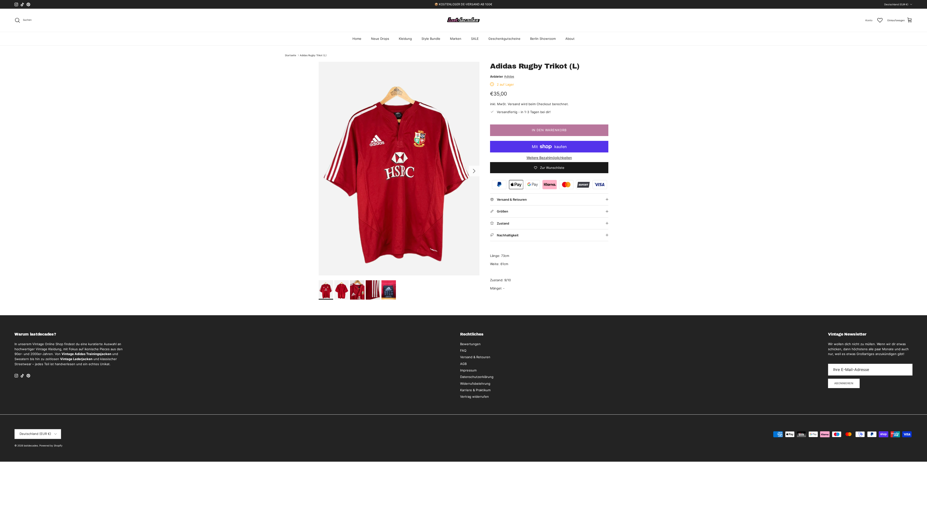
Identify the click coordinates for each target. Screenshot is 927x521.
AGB (463, 364)
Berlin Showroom (543, 39)
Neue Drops (380, 39)
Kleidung (405, 39)
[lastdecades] (463, 20)
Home (356, 39)
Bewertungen (470, 344)
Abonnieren (843, 383)
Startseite (290, 55)
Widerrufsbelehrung (475, 383)
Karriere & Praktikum (475, 390)
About (570, 39)
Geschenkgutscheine (504, 39)
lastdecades (31, 445)
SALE (475, 39)
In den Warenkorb (549, 130)
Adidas (509, 76)
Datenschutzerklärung (476, 377)
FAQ (463, 350)
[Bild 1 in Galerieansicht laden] (399, 168)
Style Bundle (430, 39)
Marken (455, 39)
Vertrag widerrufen (474, 396)
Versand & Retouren (475, 357)
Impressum (468, 370)
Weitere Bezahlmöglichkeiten (549, 158)
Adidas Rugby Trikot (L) (313, 55)
